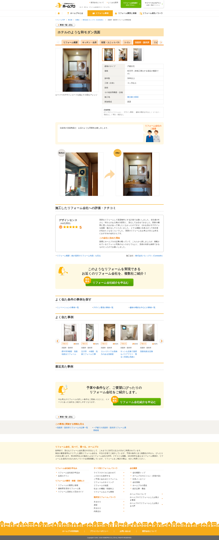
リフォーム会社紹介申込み (69, 473)
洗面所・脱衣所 (142, 42)
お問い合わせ (125, 531)
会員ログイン (63, 476)
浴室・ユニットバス (110, 42)
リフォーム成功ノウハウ (153, 13)
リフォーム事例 (102, 13)
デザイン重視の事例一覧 (103, 307)
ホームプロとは (76, 13)
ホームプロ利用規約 (70, 531)
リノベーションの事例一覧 (68, 307)
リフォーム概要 (70, 42)
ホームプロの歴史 (140, 485)
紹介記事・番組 (139, 489)
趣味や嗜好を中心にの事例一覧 (142, 307)
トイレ (127, 42)
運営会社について (97, 2)
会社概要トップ (139, 473)
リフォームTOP (60, 20)
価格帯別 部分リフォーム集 (69, 488)
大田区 (136, 97)
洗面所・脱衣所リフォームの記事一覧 (72, 428)
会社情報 (136, 482)
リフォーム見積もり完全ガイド (71, 492)
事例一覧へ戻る (66, 25)
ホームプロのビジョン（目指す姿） (147, 476)
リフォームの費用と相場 (68, 485)
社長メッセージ (139, 479)
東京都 (70, 20)
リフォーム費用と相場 (127, 13)
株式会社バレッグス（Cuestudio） (93, 20)
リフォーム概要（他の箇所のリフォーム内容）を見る (79, 256)
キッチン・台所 (89, 42)
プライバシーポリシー (99, 531)
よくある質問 (113, 2)
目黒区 (77, 20)
